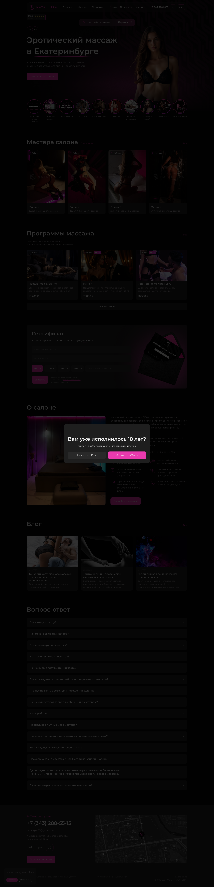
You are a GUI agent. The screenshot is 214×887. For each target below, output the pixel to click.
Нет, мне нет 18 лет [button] (87, 455)
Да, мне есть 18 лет (127, 455)
